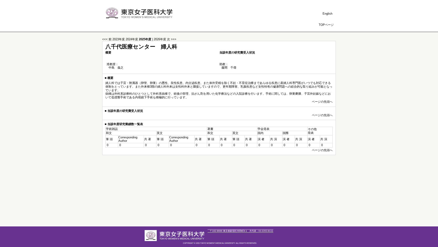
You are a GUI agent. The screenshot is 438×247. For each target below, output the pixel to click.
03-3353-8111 (261, 231)
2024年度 (132, 39)
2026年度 (160, 39)
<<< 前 (107, 39)
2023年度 (119, 39)
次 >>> (171, 39)
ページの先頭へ (322, 101)
